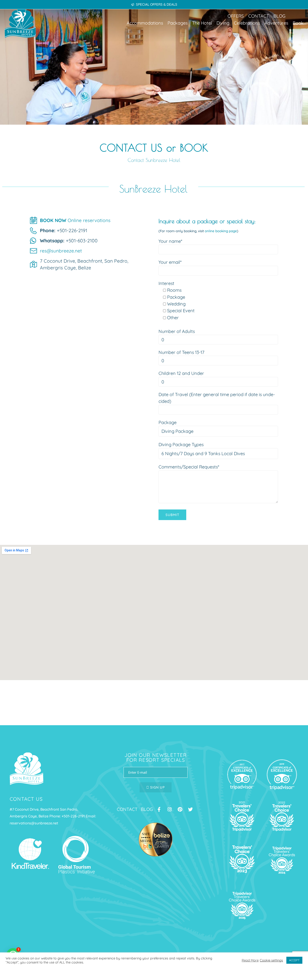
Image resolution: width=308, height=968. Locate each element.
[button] (144, 23)
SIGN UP (157, 787)
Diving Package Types (181, 444)
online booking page (221, 231)
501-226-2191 (74, 816)
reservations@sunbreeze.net (34, 823)
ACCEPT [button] (294, 960)
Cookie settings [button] (271, 960)
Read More (250, 960)
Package (168, 422)
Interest (166, 283)
